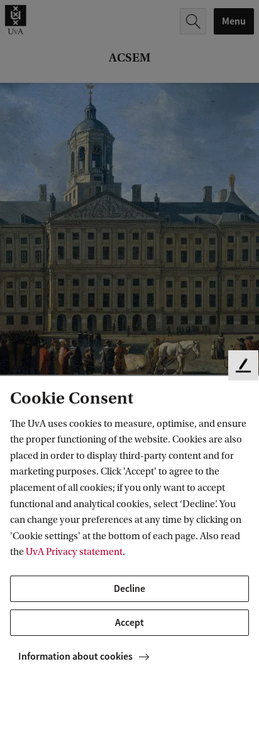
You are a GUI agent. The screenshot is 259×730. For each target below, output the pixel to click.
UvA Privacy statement (74, 551)
